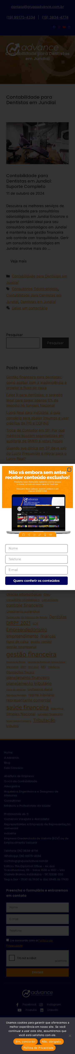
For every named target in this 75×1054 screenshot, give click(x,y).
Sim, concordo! (25, 1041)
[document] (37, 527)
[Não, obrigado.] (70, 1036)
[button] (69, 469)
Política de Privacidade (39, 1047)
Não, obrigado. (52, 1041)
